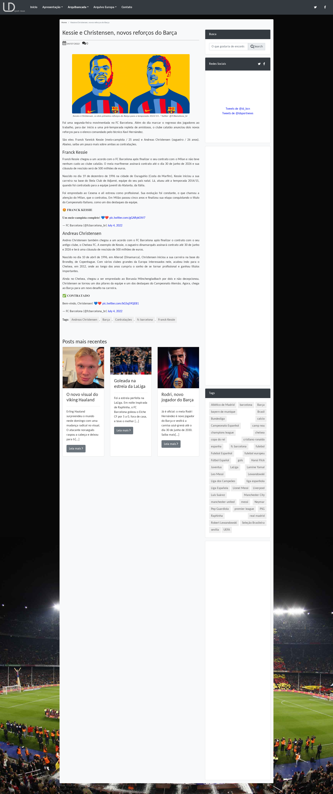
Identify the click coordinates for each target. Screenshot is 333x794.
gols (240, 460)
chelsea (260, 432)
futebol (260, 446)
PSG (262, 509)
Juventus (216, 467)
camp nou (258, 425)
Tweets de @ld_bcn (238, 108)
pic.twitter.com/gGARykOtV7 (127, 217)
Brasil (261, 411)
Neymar (260, 502)
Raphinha (217, 516)
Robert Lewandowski (224, 522)
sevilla (215, 529)
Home (64, 23)
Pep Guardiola (220, 509)
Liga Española (219, 488)
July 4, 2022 (115, 225)
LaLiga (234, 467)
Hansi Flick (258, 460)
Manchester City (254, 495)
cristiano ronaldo (254, 439)
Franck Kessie (166, 319)
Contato (127, 7)
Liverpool (259, 488)
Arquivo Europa (103, 7)
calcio (261, 418)
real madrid (257, 516)
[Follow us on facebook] (325, 7)
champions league (222, 432)
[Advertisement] (130, 511)
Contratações (123, 319)
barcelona (246, 405)
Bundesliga (218, 418)
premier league (244, 509)
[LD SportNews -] (14, 7)
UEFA (227, 529)
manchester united (223, 502)
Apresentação (51, 7)
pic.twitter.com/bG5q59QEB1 (120, 303)
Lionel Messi (240, 488)
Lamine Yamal (256, 467)
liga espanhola (255, 481)
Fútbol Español (220, 460)
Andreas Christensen (84, 319)
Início (33, 7)
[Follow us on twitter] (315, 7)
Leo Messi (217, 474)
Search (258, 46)
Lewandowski (256, 474)
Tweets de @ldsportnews (237, 113)
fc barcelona (145, 319)
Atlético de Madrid (223, 405)
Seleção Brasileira (253, 522)
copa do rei (218, 439)
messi (244, 502)
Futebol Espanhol (221, 453)
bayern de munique (223, 411)
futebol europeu (255, 453)
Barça (106, 319)
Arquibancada (77, 7)
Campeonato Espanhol (225, 425)
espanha (216, 446)
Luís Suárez (218, 495)
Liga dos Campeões (223, 481)
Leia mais (75, 448)
